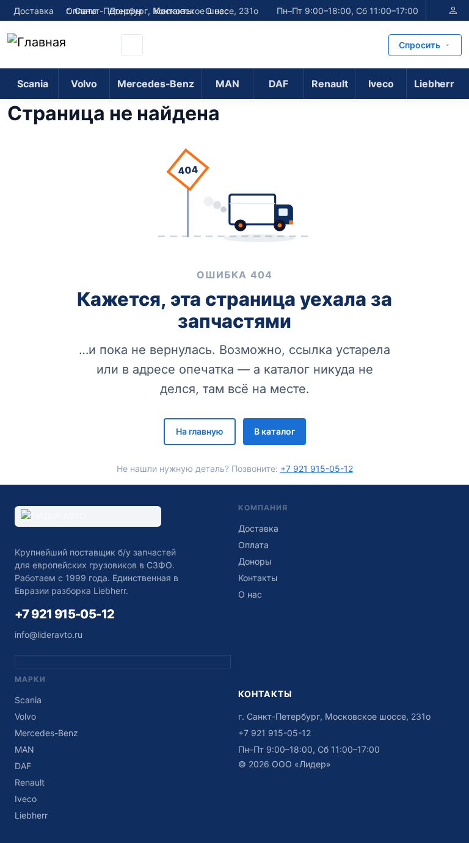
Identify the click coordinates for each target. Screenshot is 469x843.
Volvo (84, 84)
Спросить (419, 45)
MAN (227, 84)
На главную (200, 431)
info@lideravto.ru (48, 634)
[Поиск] (132, 45)
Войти (453, 10)
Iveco (380, 84)
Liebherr (434, 84)
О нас (250, 594)
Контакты (257, 578)
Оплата (253, 545)
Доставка (33, 10)
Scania (32, 84)
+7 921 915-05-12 (316, 468)
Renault (329, 84)
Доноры (254, 561)
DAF (278, 84)
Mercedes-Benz (155, 84)
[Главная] (60, 45)
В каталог (274, 431)
